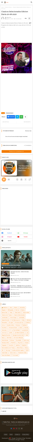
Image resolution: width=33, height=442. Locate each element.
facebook (9, 233)
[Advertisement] (16, 94)
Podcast (27, 342)
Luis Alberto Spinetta (19, 332)
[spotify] (22, 428)
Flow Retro (4, 327)
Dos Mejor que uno (16, 320)
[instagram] (17, 428)
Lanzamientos (25, 330)
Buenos (23, 310)
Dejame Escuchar (5, 320)
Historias (26, 327)
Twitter (17, 117)
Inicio (2, 7)
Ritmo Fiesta (20, 347)
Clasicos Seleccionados (19, 315)
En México (28, 322)
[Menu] (2, 2)
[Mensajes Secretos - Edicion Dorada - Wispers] (5, 274)
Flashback (24, 325)
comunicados (5, 317)
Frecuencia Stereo (13, 327)
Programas (4, 345)
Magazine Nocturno (6, 335)
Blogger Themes (20, 439)
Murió (27, 335)
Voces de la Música (6, 355)
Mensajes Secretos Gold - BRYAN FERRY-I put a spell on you (21, 293)
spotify (9, 240)
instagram (9, 236)
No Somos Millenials (18, 337)
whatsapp (25, 233)
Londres (10, 332)
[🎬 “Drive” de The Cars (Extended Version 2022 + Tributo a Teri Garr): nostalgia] (5, 281)
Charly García (18, 312)
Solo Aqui (8, 350)
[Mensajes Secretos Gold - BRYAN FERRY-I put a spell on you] (5, 295)
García (20, 327)
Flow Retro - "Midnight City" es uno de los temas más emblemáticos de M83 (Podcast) (21, 286)
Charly (11, 312)
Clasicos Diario (8, 7)
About (11, 434)
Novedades (18, 340)
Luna (27, 332)
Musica (3, 337)
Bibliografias (11, 310)
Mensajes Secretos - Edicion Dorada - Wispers (20, 272)
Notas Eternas (5, 340)
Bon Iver (17, 310)
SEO (3, 350)
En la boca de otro (19, 322)
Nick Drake (9, 337)
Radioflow (24, 345)
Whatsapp (21, 117)
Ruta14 (26, 347)
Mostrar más (28, 130)
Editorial (29, 320)
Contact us (17, 434)
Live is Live (4, 332)
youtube (26, 236)
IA (9, 330)
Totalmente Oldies (22, 352)
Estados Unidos (10, 325)
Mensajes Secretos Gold (18, 335)
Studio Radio (5, 352)
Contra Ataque (13, 317)
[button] (31, 2)
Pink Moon (13, 342)
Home (5, 434)
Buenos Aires (5, 312)
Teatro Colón (13, 352)
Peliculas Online (5, 342)
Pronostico (11, 345)
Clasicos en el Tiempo (7, 315)
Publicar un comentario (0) (16, 151)
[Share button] (25, 117)
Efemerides (4, 322)
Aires (11, 307)
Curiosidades (22, 317)
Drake (23, 320)
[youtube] (14, 428)
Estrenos (18, 325)
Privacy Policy (25, 434)
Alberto (16, 307)
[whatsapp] (19, 428)
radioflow (18, 345)
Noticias (12, 340)
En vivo (3, 325)
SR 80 (27, 350)
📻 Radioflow (5, 307)
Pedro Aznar (26, 340)
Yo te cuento (15, 355)
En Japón (11, 322)
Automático (22, 307)
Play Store (20, 342)
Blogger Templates (16, 438)
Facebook (11, 116)
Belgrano (4, 310)
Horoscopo (4, 330)
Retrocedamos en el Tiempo (8, 347)
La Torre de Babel (16, 330)
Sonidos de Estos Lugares (18, 350)
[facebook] (11, 428)
